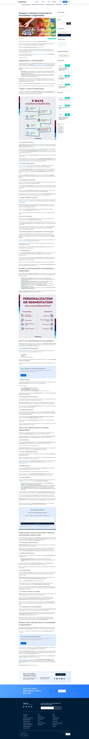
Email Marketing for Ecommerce (38, 4)
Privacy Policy (55, 719)
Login (60, 1)
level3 (59, 46)
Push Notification (26, 721)
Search (68, 23)
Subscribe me (37, 523)
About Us (54, 726)
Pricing (49, 1)
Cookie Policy (55, 721)
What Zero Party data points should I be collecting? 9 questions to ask (63, 69)
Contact (54, 716)
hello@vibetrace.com (66, 732)
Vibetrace (65, 4)
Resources (54, 1)
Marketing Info (59, 4)
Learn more (23, 375)
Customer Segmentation (67, 76)
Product (43, 1)
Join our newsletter (64, 35)
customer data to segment (40, 54)
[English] (69, 1)
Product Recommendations (28, 724)
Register (65, 1)
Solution (36, 1)
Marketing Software (67, 105)
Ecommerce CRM (26, 728)
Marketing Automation (26, 4)
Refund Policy (55, 724)
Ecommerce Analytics (27, 726)
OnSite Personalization (27, 723)
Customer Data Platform (49, 4)
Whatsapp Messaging (27, 719)
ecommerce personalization (62, 44)
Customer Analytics (67, 84)
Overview (25, 716)
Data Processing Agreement (57, 723)
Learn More (23, 643)
